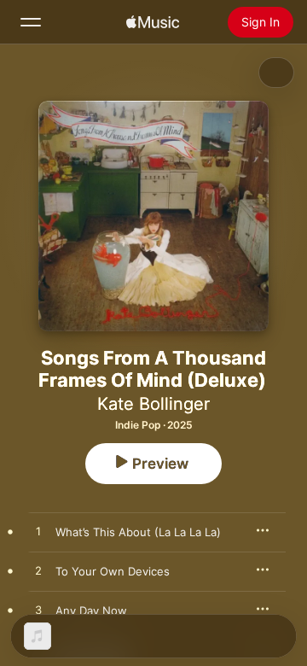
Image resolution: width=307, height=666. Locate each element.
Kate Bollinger (153, 404)
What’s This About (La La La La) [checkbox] (138, 532)
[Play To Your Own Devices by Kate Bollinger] (38, 571)
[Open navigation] (30, 22)
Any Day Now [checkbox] (91, 610)
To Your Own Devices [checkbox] (112, 571)
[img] (152, 22)
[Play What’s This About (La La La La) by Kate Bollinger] (38, 532)
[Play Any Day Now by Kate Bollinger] (38, 610)
